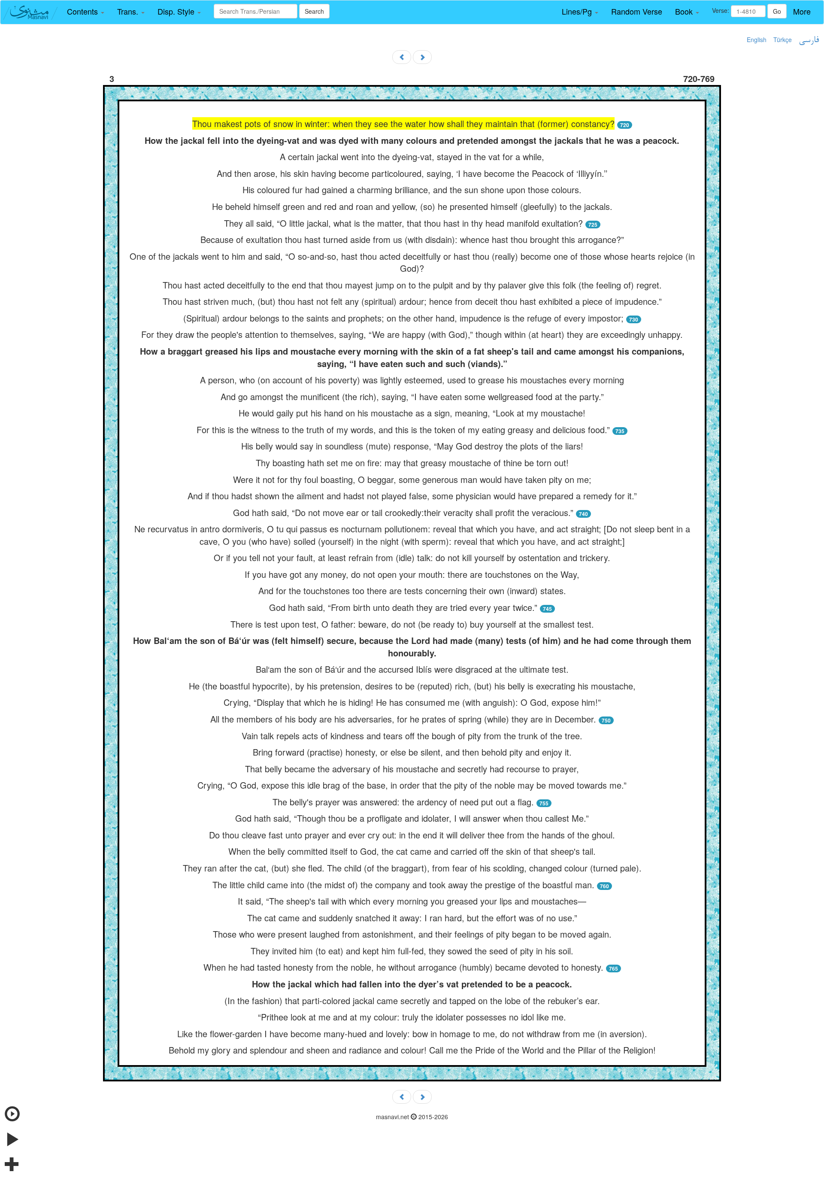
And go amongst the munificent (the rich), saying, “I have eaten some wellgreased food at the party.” (412, 396)
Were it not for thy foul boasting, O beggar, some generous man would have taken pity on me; (412, 479)
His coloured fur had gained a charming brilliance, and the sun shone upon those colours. (412, 189)
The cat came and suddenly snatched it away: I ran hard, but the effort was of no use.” (412, 917)
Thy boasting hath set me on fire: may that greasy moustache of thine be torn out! (412, 462)
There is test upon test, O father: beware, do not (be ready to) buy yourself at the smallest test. (412, 624)
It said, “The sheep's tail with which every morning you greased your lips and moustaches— (412, 901)
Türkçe (782, 39)
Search (314, 11)
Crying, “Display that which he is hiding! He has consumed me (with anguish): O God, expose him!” (412, 702)
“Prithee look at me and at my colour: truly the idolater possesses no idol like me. (412, 1017)
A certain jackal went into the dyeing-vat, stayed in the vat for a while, (412, 156)
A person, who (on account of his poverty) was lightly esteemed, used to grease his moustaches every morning (412, 379)
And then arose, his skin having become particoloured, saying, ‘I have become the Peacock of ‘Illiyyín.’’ (412, 173)
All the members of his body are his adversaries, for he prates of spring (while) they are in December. (403, 719)
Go (777, 11)
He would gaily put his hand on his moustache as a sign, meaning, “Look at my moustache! (412, 413)
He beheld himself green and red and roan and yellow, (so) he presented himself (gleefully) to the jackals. (412, 206)
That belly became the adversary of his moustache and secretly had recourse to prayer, (412, 768)
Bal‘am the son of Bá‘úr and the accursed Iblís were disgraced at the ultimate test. (412, 669)
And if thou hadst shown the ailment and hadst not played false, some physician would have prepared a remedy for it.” (412, 495)
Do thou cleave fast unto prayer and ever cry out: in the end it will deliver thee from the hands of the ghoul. (412, 835)
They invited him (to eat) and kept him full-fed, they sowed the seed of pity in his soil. (412, 950)
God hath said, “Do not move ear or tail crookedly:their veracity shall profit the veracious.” (403, 512)
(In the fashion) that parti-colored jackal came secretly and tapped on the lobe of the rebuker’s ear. (412, 1000)
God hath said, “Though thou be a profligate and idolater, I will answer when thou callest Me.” (412, 818)
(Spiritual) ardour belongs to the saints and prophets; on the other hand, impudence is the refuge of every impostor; (403, 318)
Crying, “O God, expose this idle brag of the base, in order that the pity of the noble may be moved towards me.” (412, 785)
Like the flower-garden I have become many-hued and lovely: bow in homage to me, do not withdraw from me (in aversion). (412, 1033)
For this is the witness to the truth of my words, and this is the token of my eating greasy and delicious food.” (403, 429)
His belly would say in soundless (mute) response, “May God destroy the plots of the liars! (412, 446)
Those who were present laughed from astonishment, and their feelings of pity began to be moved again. (412, 934)
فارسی (809, 40)
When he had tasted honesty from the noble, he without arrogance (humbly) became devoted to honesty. (403, 967)
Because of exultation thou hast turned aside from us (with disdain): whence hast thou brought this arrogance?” (412, 239)
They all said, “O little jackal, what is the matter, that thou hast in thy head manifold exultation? (403, 223)
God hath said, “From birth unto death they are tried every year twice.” (403, 607)
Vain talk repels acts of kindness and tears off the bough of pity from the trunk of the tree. (412, 735)
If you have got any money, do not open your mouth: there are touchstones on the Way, (412, 574)
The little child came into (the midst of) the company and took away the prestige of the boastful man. (403, 884)
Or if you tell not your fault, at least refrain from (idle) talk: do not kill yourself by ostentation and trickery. (412, 557)
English (756, 39)
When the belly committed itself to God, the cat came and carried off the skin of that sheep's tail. (412, 851)
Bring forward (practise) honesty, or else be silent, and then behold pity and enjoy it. (412, 752)
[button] (86, 11)
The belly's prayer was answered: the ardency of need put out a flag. (403, 801)
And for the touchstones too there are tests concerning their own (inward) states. (412, 590)
